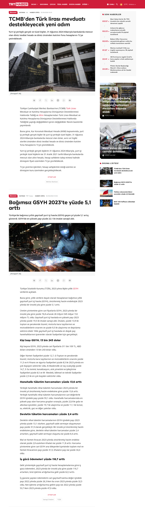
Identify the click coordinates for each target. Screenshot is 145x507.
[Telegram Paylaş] (58, 100)
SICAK (33, 4)
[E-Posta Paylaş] (70, 100)
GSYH (75, 288)
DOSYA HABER (74, 4)
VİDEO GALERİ (110, 155)
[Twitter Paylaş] (46, 100)
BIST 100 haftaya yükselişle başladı (124, 203)
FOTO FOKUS (109, 115)
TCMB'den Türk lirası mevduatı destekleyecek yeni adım (123, 171)
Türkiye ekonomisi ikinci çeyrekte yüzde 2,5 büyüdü (124, 193)
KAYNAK (22, 12)
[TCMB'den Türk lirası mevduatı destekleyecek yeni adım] (106, 171)
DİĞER (84, 4)
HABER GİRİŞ (34, 12)
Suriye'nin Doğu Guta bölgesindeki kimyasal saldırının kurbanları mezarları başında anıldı (116, 105)
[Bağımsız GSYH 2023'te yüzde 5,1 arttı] (106, 183)
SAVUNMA (44, 4)
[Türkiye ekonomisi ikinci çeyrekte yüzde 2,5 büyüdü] (106, 193)
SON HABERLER (113, 15)
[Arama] (118, 4)
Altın (41, 115)
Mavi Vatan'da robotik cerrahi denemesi (117, 150)
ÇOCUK (53, 4)
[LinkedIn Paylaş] (52, 100)
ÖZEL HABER (62, 4)
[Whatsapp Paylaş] (64, 100)
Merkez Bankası (52, 182)
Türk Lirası (71, 108)
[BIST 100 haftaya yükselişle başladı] (106, 203)
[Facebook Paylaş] (40, 100)
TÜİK (59, 500)
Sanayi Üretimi (48, 500)
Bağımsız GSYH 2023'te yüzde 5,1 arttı (123, 183)
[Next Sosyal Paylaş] (34, 100)
